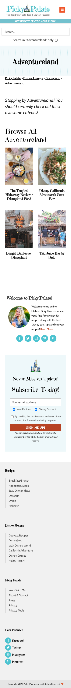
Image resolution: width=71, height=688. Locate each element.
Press (12, 600)
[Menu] (62, 10)
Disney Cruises (17, 555)
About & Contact (18, 595)
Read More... (47, 329)
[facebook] (19, 338)
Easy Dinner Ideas (19, 490)
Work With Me (17, 590)
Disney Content (47, 409)
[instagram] (36, 338)
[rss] (53, 338)
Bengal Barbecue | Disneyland (19, 255)
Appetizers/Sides (19, 485)
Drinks (12, 500)
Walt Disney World (20, 545)
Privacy (13, 605)
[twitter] (28, 338)
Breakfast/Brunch (19, 480)
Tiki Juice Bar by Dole (52, 255)
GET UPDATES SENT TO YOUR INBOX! (35, 21)
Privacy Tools (16, 610)
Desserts (14, 496)
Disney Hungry (33, 78)
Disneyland (52, 78)
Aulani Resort (16, 560)
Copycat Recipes (18, 535)
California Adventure (21, 550)
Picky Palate (13, 78)
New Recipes (23, 409)
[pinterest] (44, 338)
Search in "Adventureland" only (33, 40)
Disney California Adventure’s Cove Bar (52, 194)
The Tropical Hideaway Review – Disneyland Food (19, 194)
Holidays (14, 506)
